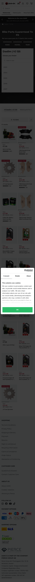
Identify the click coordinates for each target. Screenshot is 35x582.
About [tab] (29, 276)
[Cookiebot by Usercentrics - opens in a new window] (25, 270)
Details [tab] (17, 276)
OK (17, 310)
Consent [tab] (6, 276)
